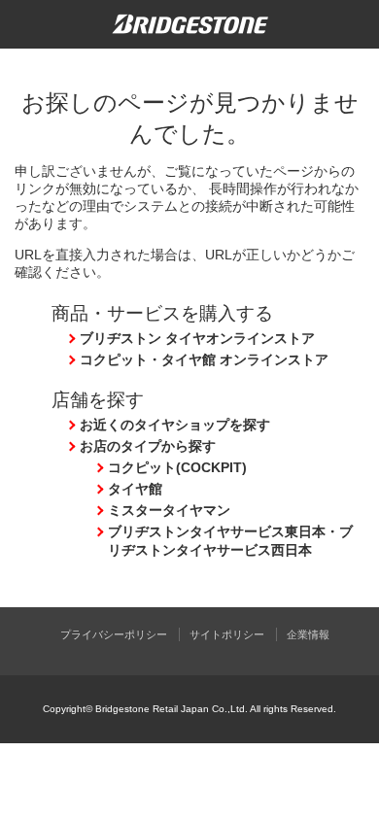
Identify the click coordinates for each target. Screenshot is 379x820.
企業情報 (308, 634)
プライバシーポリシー (113, 634)
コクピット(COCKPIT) (177, 467)
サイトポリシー (227, 634)
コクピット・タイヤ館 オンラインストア (204, 359)
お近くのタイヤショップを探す (175, 424)
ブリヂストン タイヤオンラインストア (197, 338)
